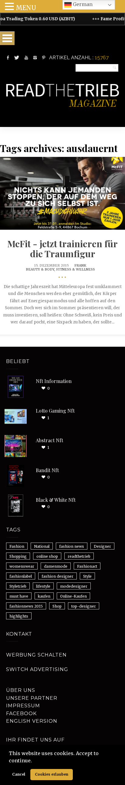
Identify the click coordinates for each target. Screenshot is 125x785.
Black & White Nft (56, 500)
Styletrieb (17, 586)
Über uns (20, 690)
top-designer (83, 606)
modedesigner (73, 586)
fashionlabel (20, 576)
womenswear (21, 566)
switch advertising (37, 669)
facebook (21, 713)
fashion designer (57, 576)
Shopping (18, 556)
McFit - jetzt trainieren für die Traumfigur (62, 249)
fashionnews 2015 (26, 606)
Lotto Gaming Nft (55, 410)
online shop (47, 556)
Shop (57, 606)
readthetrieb (79, 556)
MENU (26, 7)
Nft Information (54, 381)
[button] (34, 761)
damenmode (55, 566)
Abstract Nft (49, 440)
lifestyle (43, 586)
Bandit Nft (47, 470)
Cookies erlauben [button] (51, 774)
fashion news (71, 546)
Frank (80, 265)
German (82, 4)
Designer (102, 546)
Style (87, 576)
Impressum (23, 706)
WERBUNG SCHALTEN (36, 655)
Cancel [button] (18, 774)
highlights (18, 616)
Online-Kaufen (73, 596)
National (41, 546)
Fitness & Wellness (75, 269)
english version (31, 721)
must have (18, 596)
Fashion (16, 546)
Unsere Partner (31, 698)
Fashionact (87, 566)
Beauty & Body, (41, 269)
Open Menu (7, 38)
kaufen (44, 596)
